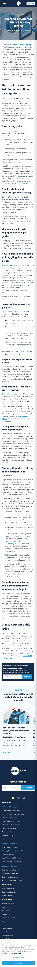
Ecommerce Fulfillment (10, 818)
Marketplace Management (12, 851)
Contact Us (6, 914)
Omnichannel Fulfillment (11, 811)
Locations (5, 839)
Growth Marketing (9, 870)
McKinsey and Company (21, 44)
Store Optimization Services (12, 880)
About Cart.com (8, 904)
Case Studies (7, 928)
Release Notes (7, 935)
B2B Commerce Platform (11, 858)
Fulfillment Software (9, 847)
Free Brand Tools (8, 932)
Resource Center (8, 918)
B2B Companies (8, 888)
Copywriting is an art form (12, 394)
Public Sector (7, 896)
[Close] (34, 942)
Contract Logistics (9, 835)
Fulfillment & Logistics (10, 807)
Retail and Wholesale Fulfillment (14, 814)
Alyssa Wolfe (24, 30)
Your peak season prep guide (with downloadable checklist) (16, 730)
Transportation (7, 832)
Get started (31, 3)
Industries (7, 884)
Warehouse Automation (11, 825)
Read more (6, 752)
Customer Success (9, 828)
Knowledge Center (9, 939)
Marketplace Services (10, 873)
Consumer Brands (9, 892)
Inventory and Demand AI (11, 861)
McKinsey (5, 265)
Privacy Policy (18, 953)
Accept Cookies (18, 963)
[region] (18, 953)
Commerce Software (10, 843)
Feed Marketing (8, 854)
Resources (7, 899)
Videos (4, 921)
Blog (4, 925)
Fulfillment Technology (10, 821)
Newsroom (6, 911)
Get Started (27, 788)
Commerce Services (9, 866)
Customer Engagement (10, 877)
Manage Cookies (18, 957)
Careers (5, 907)
